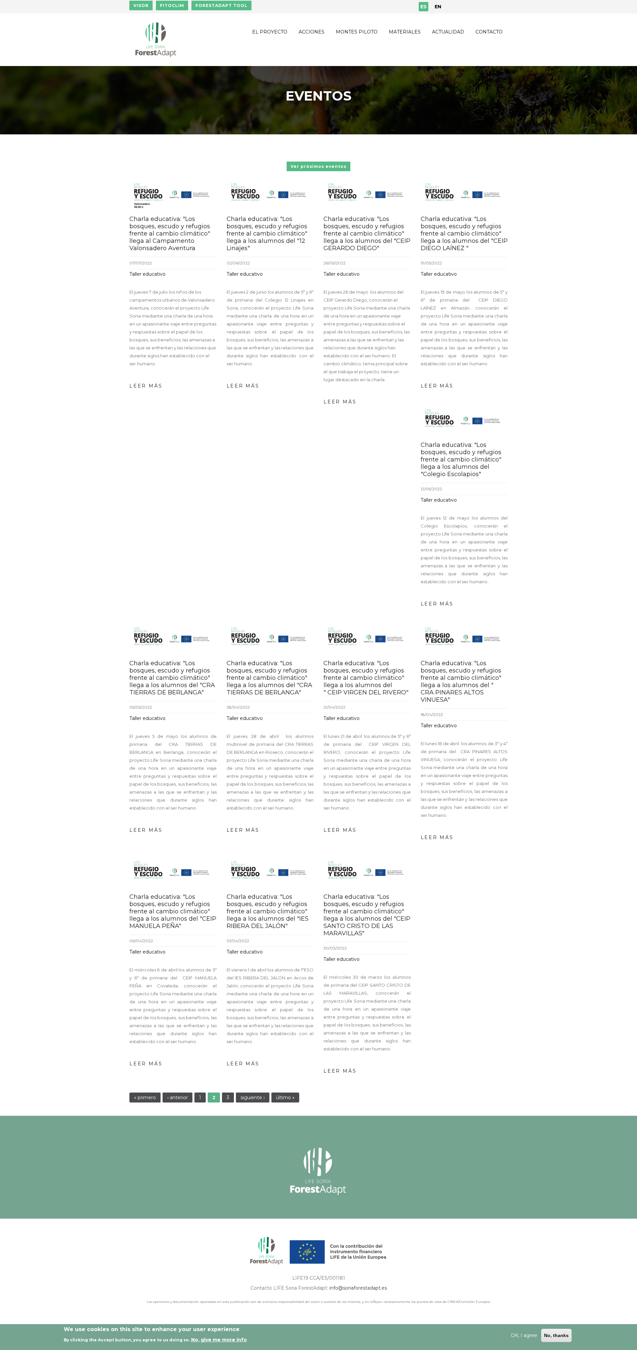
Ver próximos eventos (318, 166)
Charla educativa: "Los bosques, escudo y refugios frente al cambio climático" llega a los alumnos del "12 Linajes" (267, 233)
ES (423, 7)
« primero (145, 1098)
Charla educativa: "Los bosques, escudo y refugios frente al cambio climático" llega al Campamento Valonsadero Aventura (169, 233)
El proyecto (269, 32)
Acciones (311, 32)
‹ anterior (177, 1098)
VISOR (141, 5)
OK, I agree (524, 1335)
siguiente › (253, 1098)
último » (285, 1098)
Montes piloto (357, 32)
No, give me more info (219, 1340)
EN (438, 7)
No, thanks (556, 1335)
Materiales (405, 32)
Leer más (145, 386)
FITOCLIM (172, 5)
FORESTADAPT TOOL (221, 5)
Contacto (489, 32)
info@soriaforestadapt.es (358, 1288)
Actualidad (448, 32)
